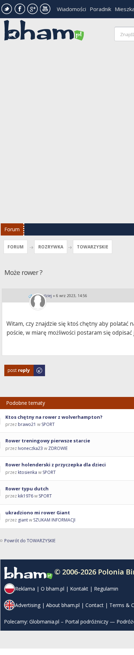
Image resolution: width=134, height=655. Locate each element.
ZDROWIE (58, 448)
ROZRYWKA (50, 247)
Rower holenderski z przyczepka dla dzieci (55, 464)
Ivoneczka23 (30, 448)
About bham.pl (63, 605)
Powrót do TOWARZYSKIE (29, 541)
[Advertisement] (67, 134)
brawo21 (27, 424)
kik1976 (25, 496)
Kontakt (79, 588)
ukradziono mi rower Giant (37, 512)
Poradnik (100, 9)
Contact (94, 605)
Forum (12, 229)
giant (23, 520)
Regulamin (106, 588)
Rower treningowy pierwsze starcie (47, 440)
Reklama (25, 588)
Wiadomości (71, 9)
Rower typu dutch (27, 488)
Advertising (27, 605)
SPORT (48, 424)
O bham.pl (52, 588)
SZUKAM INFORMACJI (54, 520)
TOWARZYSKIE (92, 247)
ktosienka (27, 472)
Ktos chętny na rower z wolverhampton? (54, 417)
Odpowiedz (16, 368)
